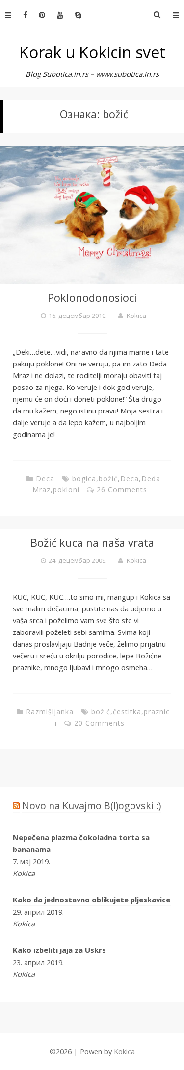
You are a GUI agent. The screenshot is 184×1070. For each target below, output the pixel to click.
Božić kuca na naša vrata (92, 542)
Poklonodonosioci (92, 298)
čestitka (127, 711)
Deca (45, 478)
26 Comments (122, 489)
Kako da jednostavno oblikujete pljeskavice (91, 899)
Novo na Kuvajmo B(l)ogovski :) (91, 805)
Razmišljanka (50, 711)
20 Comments (99, 723)
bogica (84, 478)
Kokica (136, 315)
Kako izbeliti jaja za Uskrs (59, 950)
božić (108, 478)
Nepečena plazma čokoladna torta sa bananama (81, 843)
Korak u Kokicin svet (92, 52)
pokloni (66, 489)
